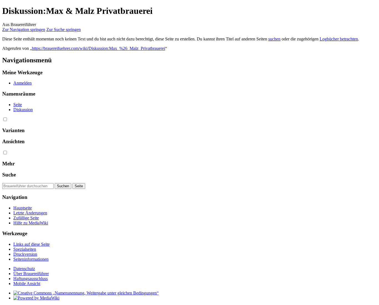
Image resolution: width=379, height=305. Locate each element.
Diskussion (23, 109)
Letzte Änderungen (30, 213)
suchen (274, 39)
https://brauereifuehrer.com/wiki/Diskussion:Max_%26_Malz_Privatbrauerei (98, 48)
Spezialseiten (24, 249)
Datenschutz (24, 268)
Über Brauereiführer (31, 273)
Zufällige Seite (26, 218)
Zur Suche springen (63, 29)
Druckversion (25, 254)
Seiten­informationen (31, 259)
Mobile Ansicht (26, 283)
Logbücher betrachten (339, 39)
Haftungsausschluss (30, 278)
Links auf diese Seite (31, 244)
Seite (17, 104)
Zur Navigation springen (23, 29)
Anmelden (22, 83)
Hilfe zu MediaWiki (30, 223)
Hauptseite (22, 208)
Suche (9, 175)
